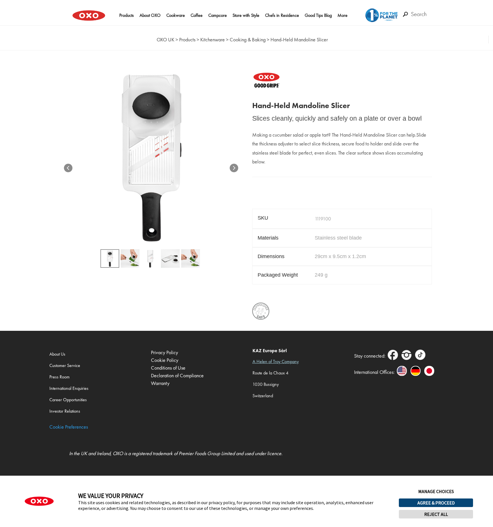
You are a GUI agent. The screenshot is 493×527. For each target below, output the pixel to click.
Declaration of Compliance (177, 375)
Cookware (175, 15)
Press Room (59, 377)
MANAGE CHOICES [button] (436, 491)
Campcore (217, 15)
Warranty (160, 383)
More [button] (342, 15)
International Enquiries (68, 388)
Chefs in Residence (282, 15)
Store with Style (246, 15)
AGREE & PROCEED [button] (436, 503)
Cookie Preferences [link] (68, 426)
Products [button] (126, 15)
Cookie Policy (164, 360)
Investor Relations (64, 411)
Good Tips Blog (318, 15)
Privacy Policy (164, 352)
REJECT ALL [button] (436, 514)
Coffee (197, 15)
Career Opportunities (68, 400)
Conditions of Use (168, 367)
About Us (57, 354)
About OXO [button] (150, 15)
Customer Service (64, 365)
